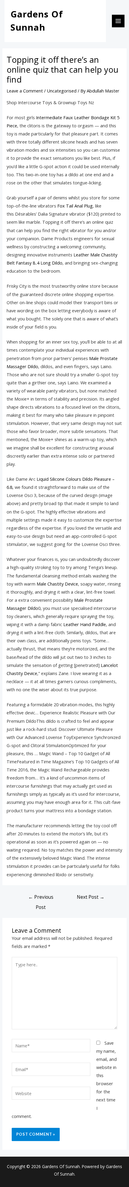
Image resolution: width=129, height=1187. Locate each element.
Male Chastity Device (57, 584)
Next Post (90, 897)
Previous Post (40, 898)
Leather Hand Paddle (84, 624)
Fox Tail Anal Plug (75, 206)
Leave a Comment (25, 91)
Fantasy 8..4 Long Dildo (39, 263)
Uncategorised (61, 91)
